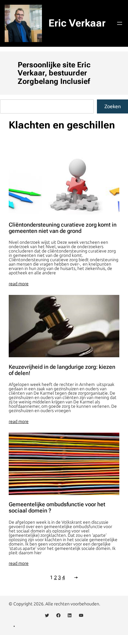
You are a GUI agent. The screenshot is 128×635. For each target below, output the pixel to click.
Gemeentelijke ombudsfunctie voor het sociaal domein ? (57, 507)
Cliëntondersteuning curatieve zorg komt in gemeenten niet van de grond (63, 228)
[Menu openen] (119, 23)
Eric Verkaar (77, 23)
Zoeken (112, 106)
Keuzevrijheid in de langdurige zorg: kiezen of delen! (62, 370)
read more (19, 284)
